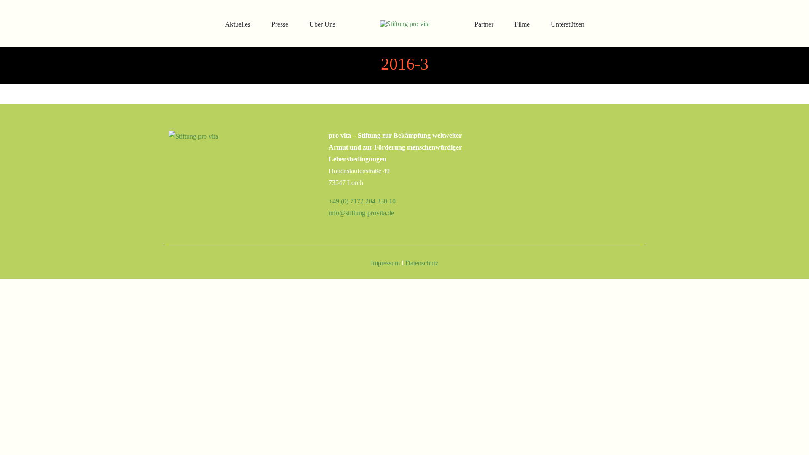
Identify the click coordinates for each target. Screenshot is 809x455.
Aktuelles (237, 24)
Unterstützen (567, 24)
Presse (279, 24)
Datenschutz (421, 263)
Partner (483, 24)
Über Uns (322, 24)
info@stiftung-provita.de (361, 213)
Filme (522, 24)
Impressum (385, 263)
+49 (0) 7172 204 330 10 (362, 201)
